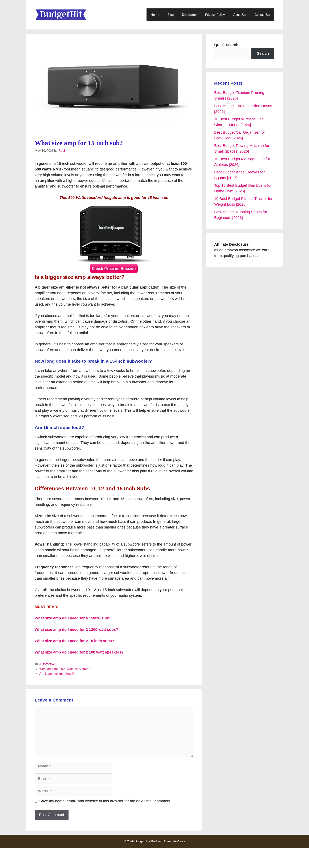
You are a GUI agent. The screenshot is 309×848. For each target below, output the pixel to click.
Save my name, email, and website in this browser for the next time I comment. (105, 801)
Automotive (47, 664)
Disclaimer (189, 14)
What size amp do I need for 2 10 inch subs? (74, 641)
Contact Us (262, 14)
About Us (239, 14)
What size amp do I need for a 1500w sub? (72, 618)
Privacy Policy (215, 14)
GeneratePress (174, 841)
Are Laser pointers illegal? (57, 673)
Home (155, 14)
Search (263, 53)
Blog (171, 14)
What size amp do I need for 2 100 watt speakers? (79, 652)
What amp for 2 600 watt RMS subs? (64, 669)
